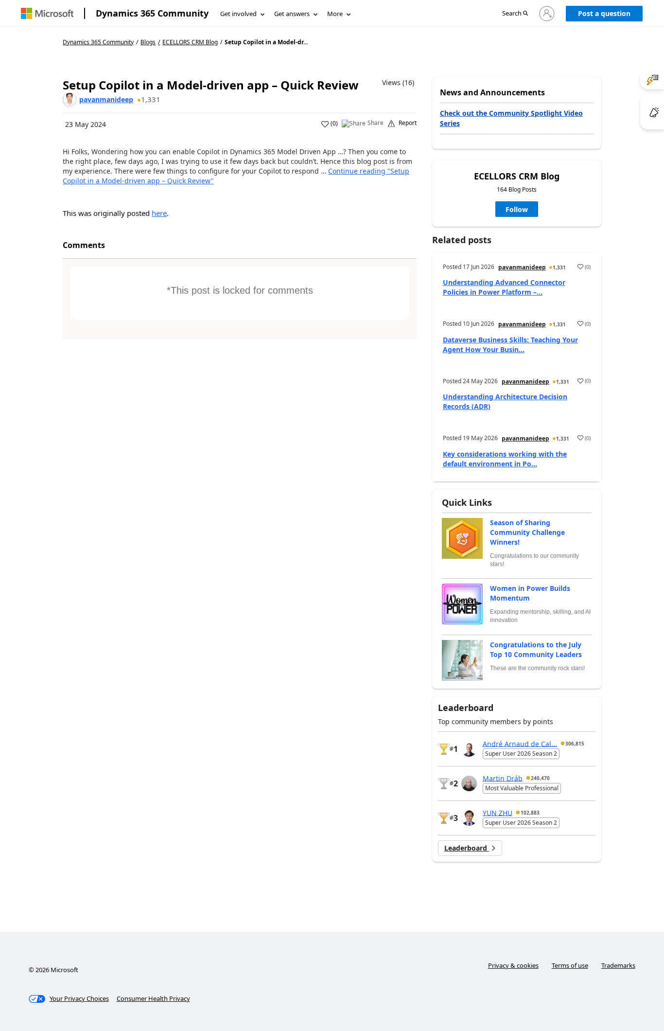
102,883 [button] (530, 812)
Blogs (148, 42)
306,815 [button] (574, 743)
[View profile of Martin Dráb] (469, 783)
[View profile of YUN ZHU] (469, 818)
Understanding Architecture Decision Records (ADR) (505, 401)
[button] (515, 14)
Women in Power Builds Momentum (530, 593)
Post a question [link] (604, 13)
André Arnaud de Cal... (520, 743)
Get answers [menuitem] (292, 13)
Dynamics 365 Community (152, 13)
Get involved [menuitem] (238, 13)
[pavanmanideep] (69, 100)
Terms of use (570, 965)
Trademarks (618, 965)
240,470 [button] (540, 778)
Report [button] (408, 123)
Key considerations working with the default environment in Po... (505, 458)
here (159, 213)
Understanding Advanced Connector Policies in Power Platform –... (504, 287)
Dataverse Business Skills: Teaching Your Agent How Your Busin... (510, 344)
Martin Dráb (503, 777)
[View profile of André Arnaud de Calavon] (469, 749)
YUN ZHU (497, 812)
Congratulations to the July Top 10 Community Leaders (536, 649)
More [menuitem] (335, 13)
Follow (517, 209)
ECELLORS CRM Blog (190, 42)
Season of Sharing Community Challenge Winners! (527, 532)
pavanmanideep (106, 99)
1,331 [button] (150, 99)
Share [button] (375, 123)
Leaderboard (466, 848)
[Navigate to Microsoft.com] (47, 13)
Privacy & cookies (513, 965)
